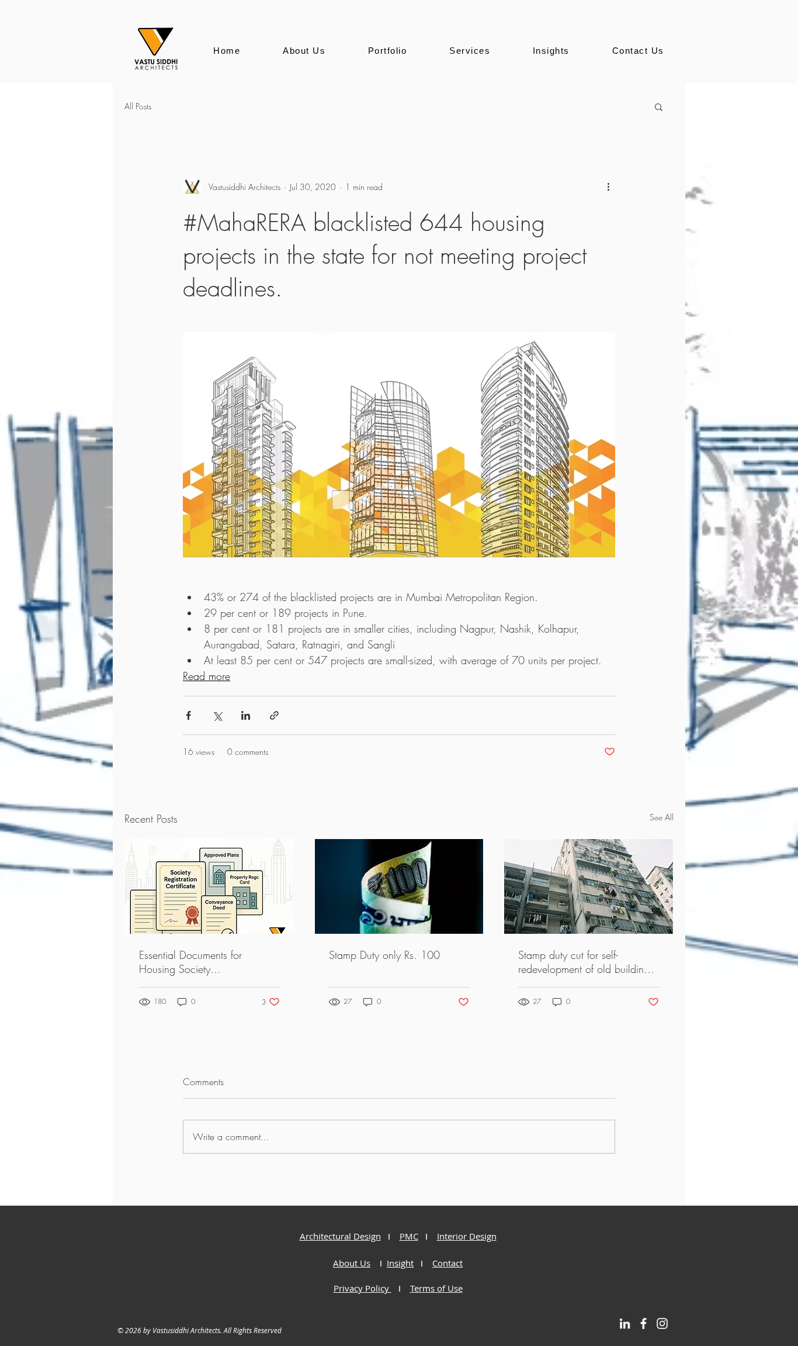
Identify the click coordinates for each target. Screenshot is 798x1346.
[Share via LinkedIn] (245, 715)
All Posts (137, 106)
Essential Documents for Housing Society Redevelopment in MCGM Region (197, 962)
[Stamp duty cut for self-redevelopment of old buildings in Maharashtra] (588, 886)
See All (662, 817)
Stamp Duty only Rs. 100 (384, 955)
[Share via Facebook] (188, 715)
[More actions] (608, 187)
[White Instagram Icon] (662, 1323)
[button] (658, 106)
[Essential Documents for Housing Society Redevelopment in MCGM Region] (209, 886)
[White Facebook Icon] (643, 1323)
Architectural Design (340, 1236)
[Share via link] (274, 715)
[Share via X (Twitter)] (217, 715)
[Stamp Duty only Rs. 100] (399, 886)
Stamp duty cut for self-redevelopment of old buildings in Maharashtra (586, 962)
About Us (351, 1263)
